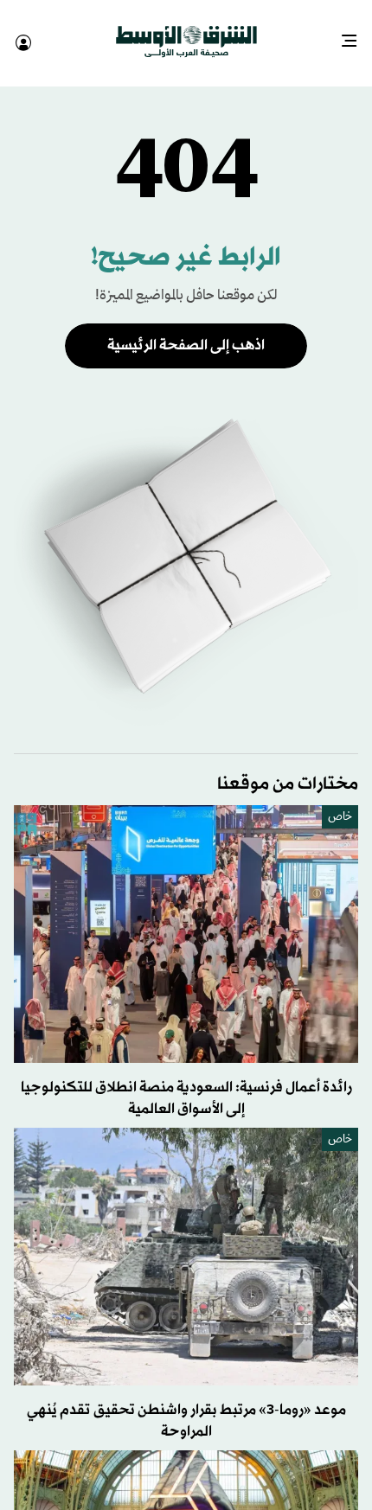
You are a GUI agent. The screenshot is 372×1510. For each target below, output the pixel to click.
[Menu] (356, 35)
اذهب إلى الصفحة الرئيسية (186, 330)
